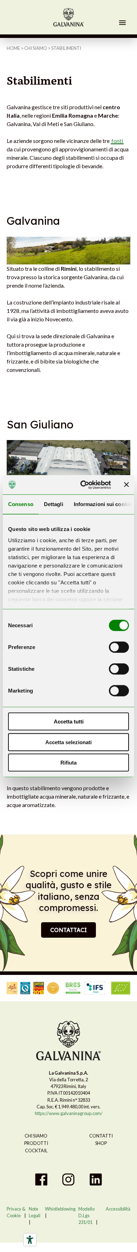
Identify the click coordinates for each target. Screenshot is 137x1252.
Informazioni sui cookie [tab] (103, 504)
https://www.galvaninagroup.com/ (69, 1113)
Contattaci (68, 929)
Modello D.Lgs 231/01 (86, 1215)
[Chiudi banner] (126, 484)
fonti (117, 140)
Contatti (101, 1136)
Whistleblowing (60, 1209)
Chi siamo (35, 48)
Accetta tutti (69, 722)
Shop (101, 1143)
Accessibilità (118, 1209)
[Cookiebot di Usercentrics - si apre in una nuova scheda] (83, 484)
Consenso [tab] (20, 504)
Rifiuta (68, 763)
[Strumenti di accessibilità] (30, 1239)
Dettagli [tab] (53, 504)
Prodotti (36, 1143)
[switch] (119, 647)
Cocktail (36, 1150)
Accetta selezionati (68, 742)
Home (13, 48)
